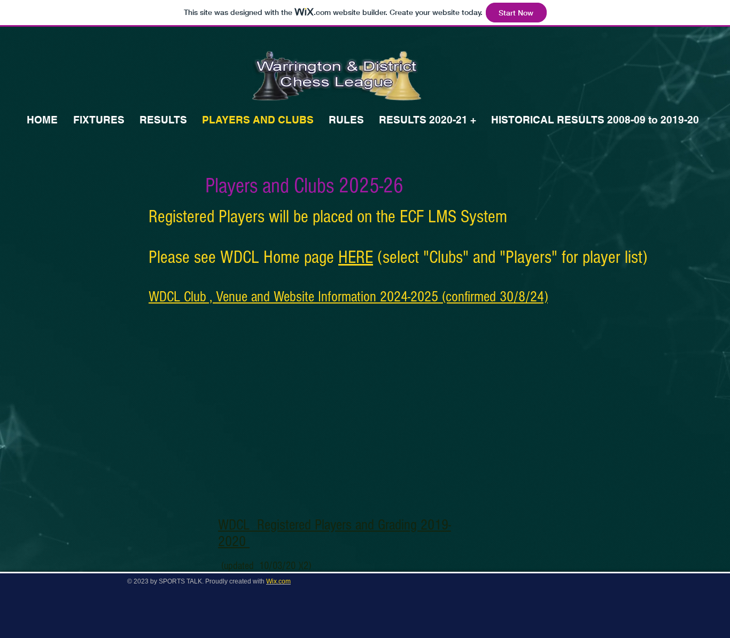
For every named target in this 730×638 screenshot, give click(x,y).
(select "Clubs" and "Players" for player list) (510, 257)
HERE (355, 257)
